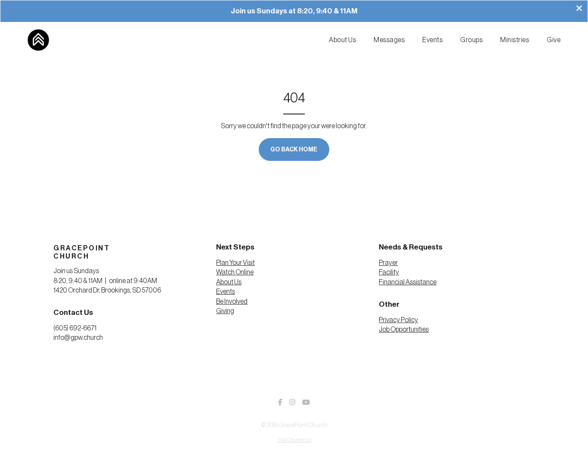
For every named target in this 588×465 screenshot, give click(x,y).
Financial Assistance (407, 282)
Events (225, 291)
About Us (228, 282)
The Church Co (294, 440)
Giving (225, 311)
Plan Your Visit (235, 262)
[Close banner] (579, 9)
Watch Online (235, 272)
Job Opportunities (404, 329)
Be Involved (232, 301)
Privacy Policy (398, 320)
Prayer (388, 262)
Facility (389, 272)
